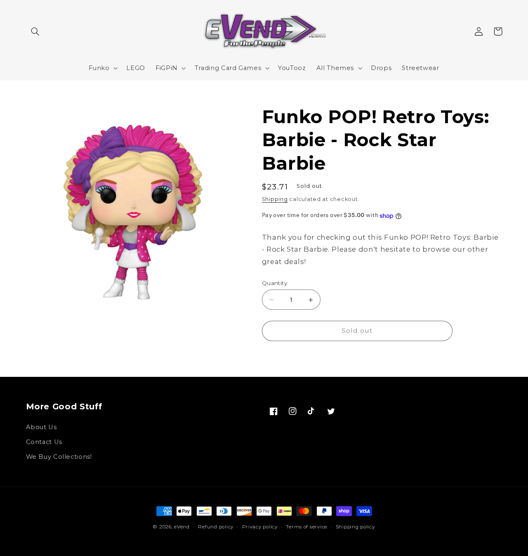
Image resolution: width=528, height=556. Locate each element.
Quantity (274, 283)
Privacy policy (260, 527)
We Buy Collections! (59, 456)
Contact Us (44, 442)
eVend (182, 527)
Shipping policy (355, 527)
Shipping (275, 199)
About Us (41, 427)
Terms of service (306, 527)
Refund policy (215, 527)
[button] (35, 31)
